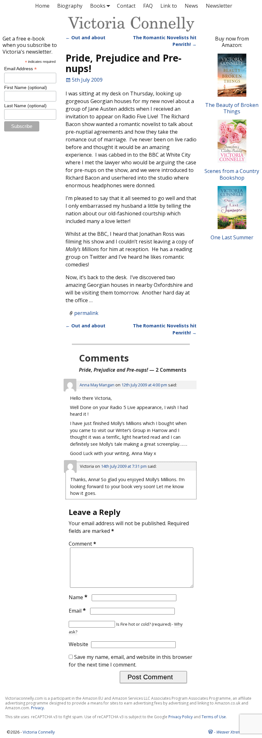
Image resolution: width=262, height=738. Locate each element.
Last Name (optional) (25, 105)
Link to (168, 5)
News (191, 5)
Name (78, 597)
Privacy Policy (180, 716)
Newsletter (219, 5)
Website (78, 644)
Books (97, 5)
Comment (82, 543)
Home (42, 5)
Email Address (20, 69)
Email (77, 610)
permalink (86, 313)
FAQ (148, 5)
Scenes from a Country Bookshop (231, 174)
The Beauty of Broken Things (231, 108)
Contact (126, 5)
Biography (69, 5)
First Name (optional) (25, 87)
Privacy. (38, 708)
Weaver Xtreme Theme (235, 732)
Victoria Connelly (39, 732)
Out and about (85, 37)
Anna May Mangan (97, 385)
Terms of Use (214, 716)
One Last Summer (232, 237)
